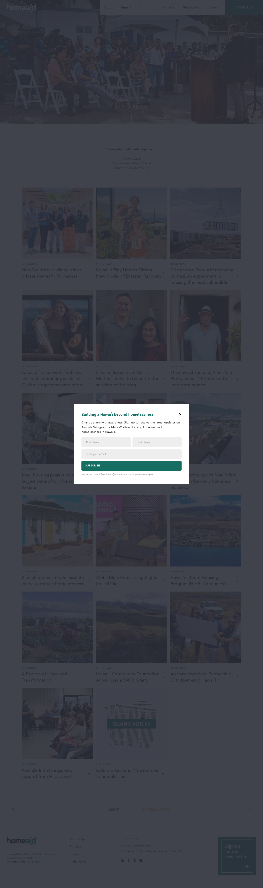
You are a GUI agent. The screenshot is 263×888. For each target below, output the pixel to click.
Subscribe (92, 465)
